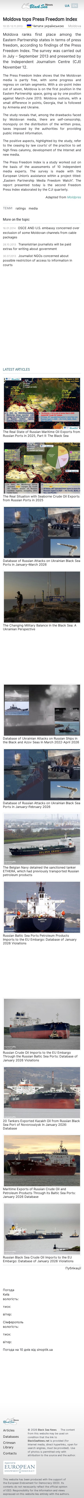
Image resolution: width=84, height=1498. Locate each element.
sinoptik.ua (45, 1350)
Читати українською (47, 26)
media (33, 208)
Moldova (74, 26)
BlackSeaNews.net (38, 1440)
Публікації (73, 1268)
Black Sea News (47, 1429)
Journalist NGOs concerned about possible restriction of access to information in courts (37, 260)
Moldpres (74, 197)
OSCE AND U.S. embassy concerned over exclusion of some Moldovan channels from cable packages (41, 232)
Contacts (10, 1453)
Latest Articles (16, 369)
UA (67, 6)
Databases (11, 1437)
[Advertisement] (42, 316)
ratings (21, 208)
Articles (8, 1430)
